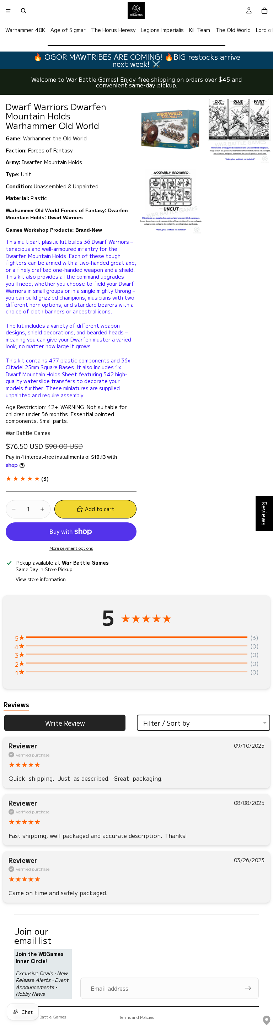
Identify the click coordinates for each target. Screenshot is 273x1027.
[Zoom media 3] (170, 201)
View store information (41, 579)
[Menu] (8, 10)
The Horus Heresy (113, 29)
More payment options (71, 548)
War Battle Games (48, 1016)
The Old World (233, 29)
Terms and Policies (136, 1017)
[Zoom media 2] (239, 130)
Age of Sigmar (68, 29)
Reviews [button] (264, 513)
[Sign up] (248, 988)
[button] (27, 478)
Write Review (65, 722)
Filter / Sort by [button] (166, 723)
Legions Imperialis (162, 29)
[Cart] (264, 10)
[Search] (23, 10)
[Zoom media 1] (170, 130)
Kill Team (199, 29)
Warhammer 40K (25, 29)
